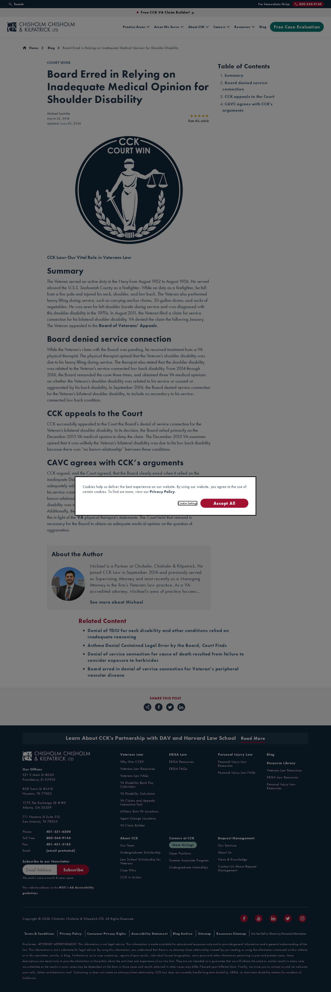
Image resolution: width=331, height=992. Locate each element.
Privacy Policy (162, 491)
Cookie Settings (187, 503)
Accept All (224, 503)
